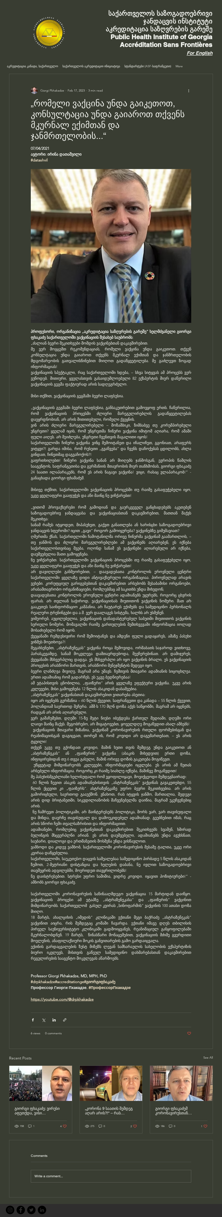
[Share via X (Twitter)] (43, 1020)
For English (199, 53)
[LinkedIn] (42, 1210)
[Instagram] (10, 1210)
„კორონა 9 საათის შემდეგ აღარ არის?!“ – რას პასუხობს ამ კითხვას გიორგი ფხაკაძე (109, 1110)
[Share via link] (65, 1020)
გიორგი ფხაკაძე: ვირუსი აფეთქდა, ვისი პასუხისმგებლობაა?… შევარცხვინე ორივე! (37, 1110)
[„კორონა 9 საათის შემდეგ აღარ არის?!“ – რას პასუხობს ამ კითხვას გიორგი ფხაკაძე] (111, 1083)
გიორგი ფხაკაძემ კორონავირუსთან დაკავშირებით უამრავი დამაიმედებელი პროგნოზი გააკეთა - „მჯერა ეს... (180, 1110)
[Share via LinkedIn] (54, 1020)
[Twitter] (31, 1210)
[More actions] (188, 90)
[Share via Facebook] (33, 1020)
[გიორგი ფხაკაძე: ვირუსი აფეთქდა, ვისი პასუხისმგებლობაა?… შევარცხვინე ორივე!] (40, 1083)
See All (208, 1057)
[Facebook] (20, 1210)
